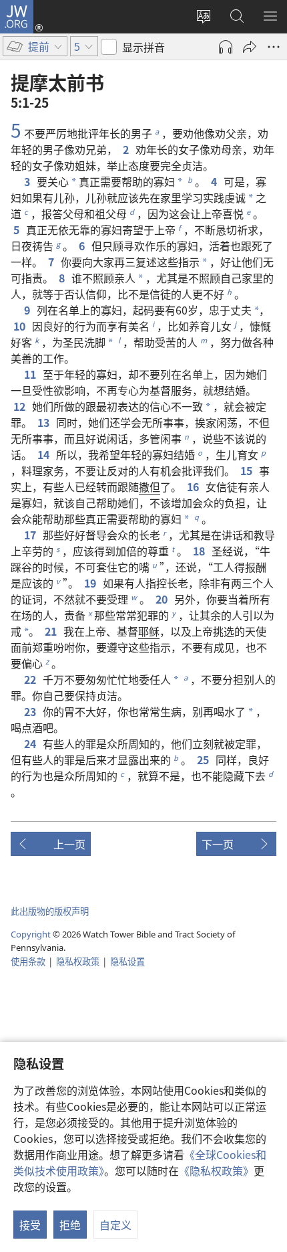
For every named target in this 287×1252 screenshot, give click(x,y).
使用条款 (28, 961)
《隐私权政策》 (216, 1170)
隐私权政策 (77, 961)
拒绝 (70, 1225)
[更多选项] (274, 47)
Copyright (31, 934)
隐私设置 (127, 961)
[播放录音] (226, 47)
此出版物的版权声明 (50, 911)
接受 (30, 1225)
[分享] (250, 47)
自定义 (115, 1225)
